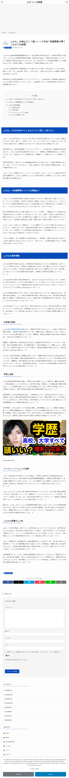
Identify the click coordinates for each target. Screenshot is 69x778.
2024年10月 (9, 703)
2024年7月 (8, 716)
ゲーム (7, 750)
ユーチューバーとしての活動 (20, 112)
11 (6, 486)
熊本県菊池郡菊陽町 (15, 329)
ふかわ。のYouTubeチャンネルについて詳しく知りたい (26, 99)
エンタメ (8, 746)
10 (60, 415)
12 (8, 486)
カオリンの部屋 (34, 2)
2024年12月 (9, 694)
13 (57, 536)
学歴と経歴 (15, 110)
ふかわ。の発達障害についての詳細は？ (21, 102)
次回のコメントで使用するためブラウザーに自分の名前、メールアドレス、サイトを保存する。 (34, 652)
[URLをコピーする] (61, 582)
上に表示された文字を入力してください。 (17, 659)
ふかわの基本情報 (14, 105)
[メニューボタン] (2, 2)
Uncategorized (8, 47)
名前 (7, 631)
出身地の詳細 (15, 107)
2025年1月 (8, 690)
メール (7, 638)
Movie (7, 737)
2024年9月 (8, 707)
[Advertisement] (34, 18)
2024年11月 (8, 699)
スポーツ (8, 754)
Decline (18, 774)
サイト (7, 645)
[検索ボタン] (67, 2)
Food (7, 733)
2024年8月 (8, 711)
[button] (8, 582)
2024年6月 (8, 720)
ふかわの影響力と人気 (18, 115)
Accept (50, 774)
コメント (8, 607)
